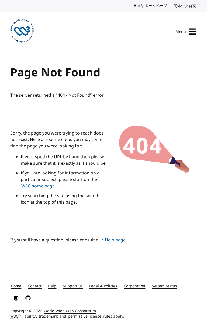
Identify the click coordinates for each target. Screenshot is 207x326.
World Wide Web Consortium (70, 311)
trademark (48, 316)
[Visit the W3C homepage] (22, 32)
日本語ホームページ (150, 6)
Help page (115, 240)
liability (29, 316)
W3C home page (38, 186)
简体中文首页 (185, 6)
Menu (180, 32)
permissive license (84, 316)
